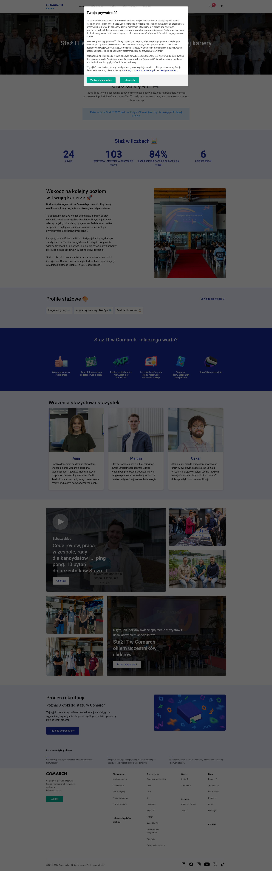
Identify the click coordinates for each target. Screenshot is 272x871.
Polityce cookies (168, 70)
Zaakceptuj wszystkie (101, 80)
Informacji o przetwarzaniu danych (139, 70)
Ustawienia (129, 80)
